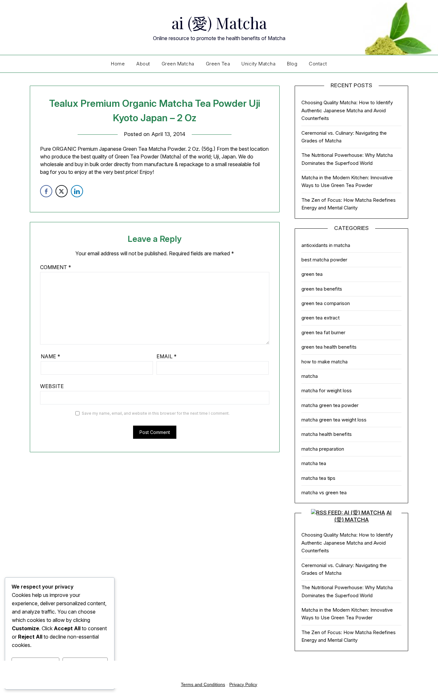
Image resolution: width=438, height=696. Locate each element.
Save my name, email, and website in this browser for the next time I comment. (156, 413)
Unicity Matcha (258, 64)
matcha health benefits (326, 434)
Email (166, 356)
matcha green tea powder (329, 405)
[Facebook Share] (46, 191)
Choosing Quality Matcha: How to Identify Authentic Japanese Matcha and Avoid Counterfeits (347, 110)
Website (52, 386)
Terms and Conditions (203, 684)
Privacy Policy (243, 684)
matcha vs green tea (324, 492)
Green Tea (218, 64)
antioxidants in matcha (325, 245)
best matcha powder (324, 260)
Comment (55, 267)
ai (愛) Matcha (219, 23)
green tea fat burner (323, 332)
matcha (309, 376)
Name (50, 356)
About (143, 64)
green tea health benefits (329, 347)
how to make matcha (324, 362)
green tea (312, 274)
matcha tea (313, 463)
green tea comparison (325, 303)
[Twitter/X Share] (61, 191)
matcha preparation (322, 449)
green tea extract (320, 318)
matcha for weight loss (326, 390)
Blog (292, 64)
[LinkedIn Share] (77, 191)
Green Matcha (178, 64)
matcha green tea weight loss (333, 420)
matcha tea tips (318, 478)
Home (118, 64)
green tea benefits (321, 289)
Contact (318, 64)
